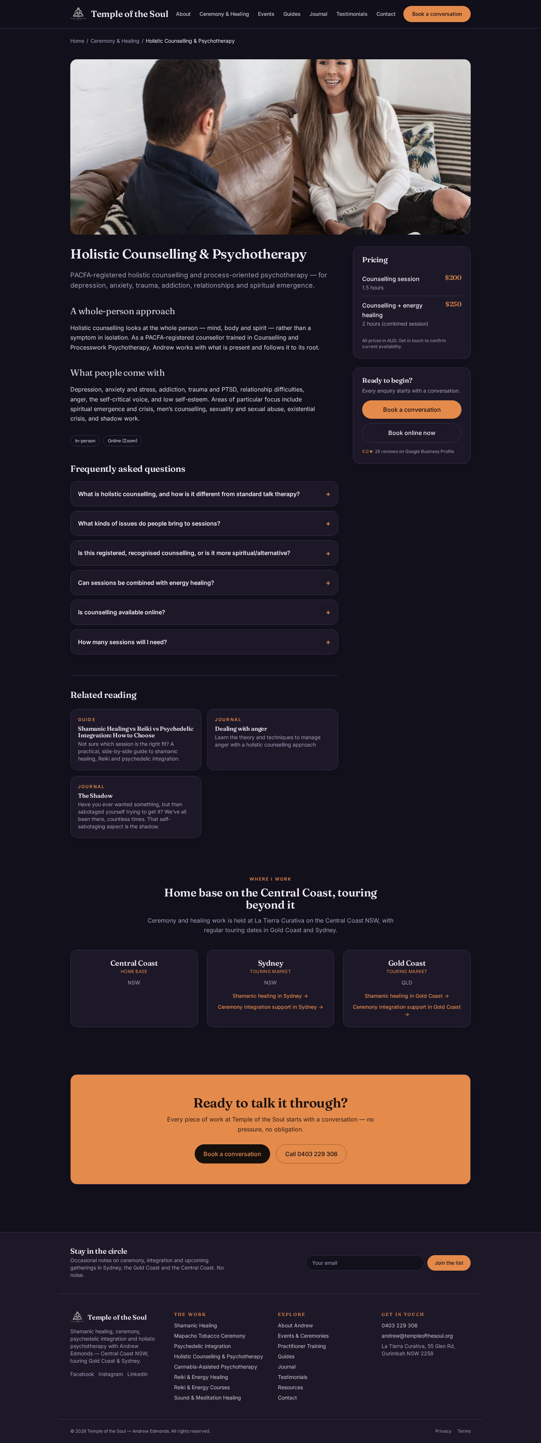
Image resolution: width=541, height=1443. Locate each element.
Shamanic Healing (195, 1325)
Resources (290, 1387)
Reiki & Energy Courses (202, 1387)
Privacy (443, 1431)
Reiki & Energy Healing (201, 1377)
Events (266, 14)
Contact (386, 14)
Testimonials (352, 14)
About (183, 14)
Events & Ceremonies (303, 1336)
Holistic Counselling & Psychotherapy (218, 1356)
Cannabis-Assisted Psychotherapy (215, 1366)
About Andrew (295, 1325)
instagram (111, 1374)
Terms (464, 1431)
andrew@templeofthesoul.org (417, 1336)
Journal (319, 14)
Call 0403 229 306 (311, 1154)
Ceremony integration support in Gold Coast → (407, 1010)
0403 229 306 (400, 1325)
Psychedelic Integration (202, 1346)
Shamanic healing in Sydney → (270, 996)
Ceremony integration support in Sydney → (270, 1007)
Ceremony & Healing (224, 14)
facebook (82, 1374)
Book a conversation (437, 14)
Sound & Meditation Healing (207, 1397)
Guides (292, 14)
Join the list (449, 1263)
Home (77, 41)
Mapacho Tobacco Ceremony (209, 1336)
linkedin (137, 1374)
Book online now (411, 432)
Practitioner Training (302, 1346)
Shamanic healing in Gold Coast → (407, 996)
